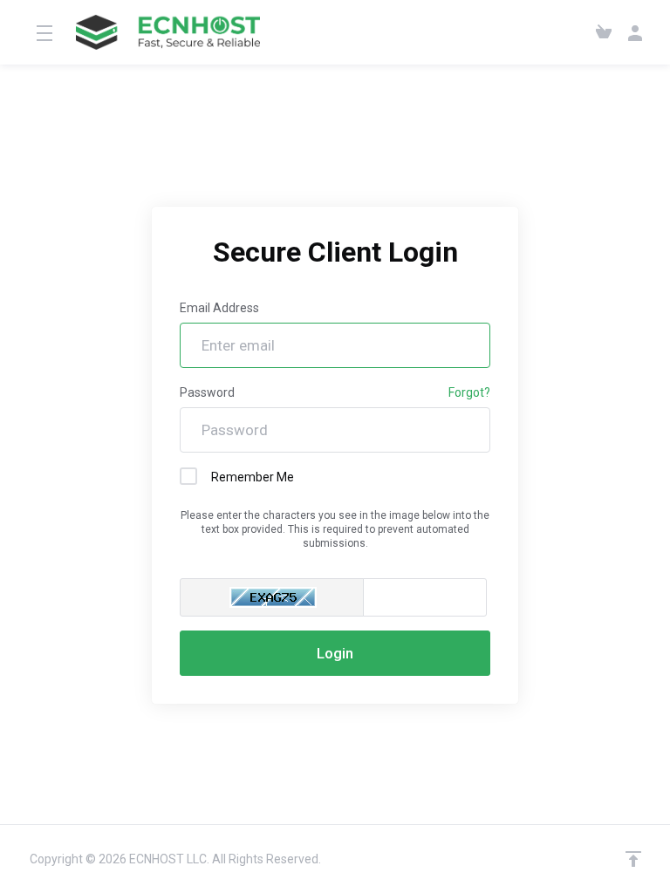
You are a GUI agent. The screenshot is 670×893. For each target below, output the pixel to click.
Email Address (219, 308)
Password (207, 392)
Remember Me (252, 477)
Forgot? (469, 392)
